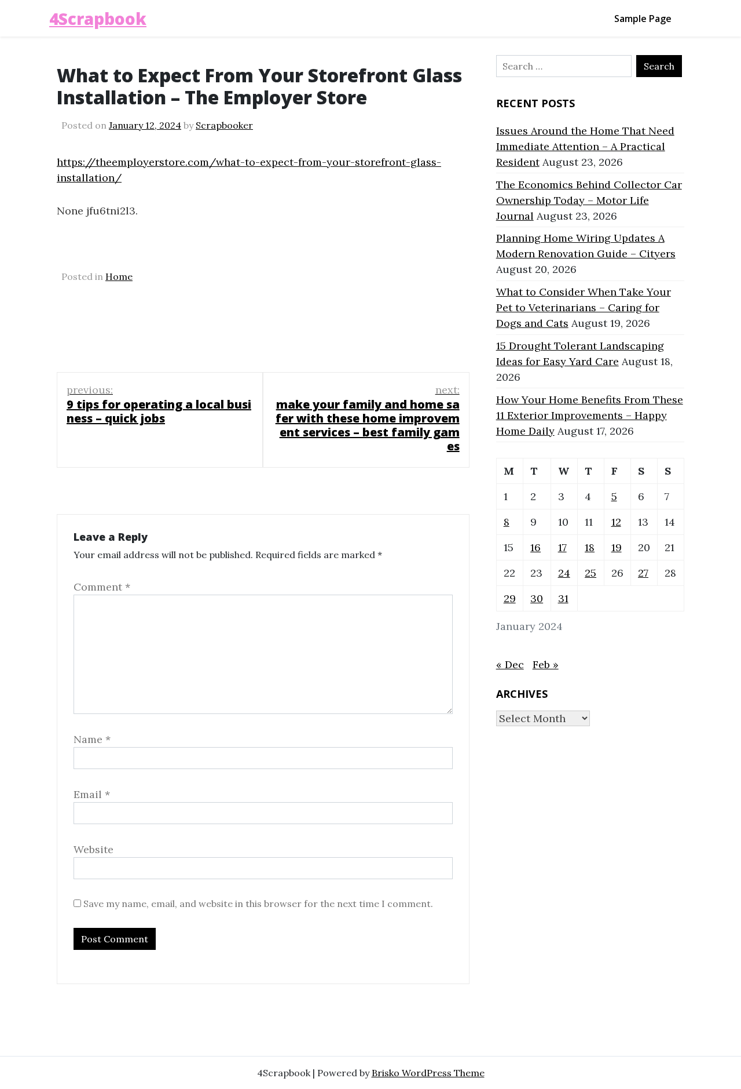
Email (92, 794)
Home (119, 276)
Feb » (546, 664)
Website (93, 849)
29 (510, 598)
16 (535, 547)
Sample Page (643, 18)
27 (643, 573)
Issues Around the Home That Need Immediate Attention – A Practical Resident (585, 146)
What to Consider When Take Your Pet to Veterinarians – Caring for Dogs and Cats (583, 307)
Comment (102, 586)
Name (92, 739)
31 (563, 598)
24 (564, 573)
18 (590, 547)
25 (590, 573)
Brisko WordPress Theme (428, 1073)
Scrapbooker (224, 125)
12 (616, 522)
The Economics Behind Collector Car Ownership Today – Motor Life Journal (589, 200)
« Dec (510, 664)
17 (562, 547)
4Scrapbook (97, 19)
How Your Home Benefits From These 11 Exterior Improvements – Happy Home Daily (589, 415)
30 (536, 598)
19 (616, 547)
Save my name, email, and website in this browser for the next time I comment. (258, 903)
